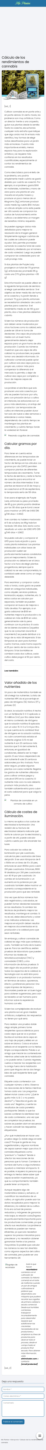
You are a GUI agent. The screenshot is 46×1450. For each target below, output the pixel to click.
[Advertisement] (23, 31)
